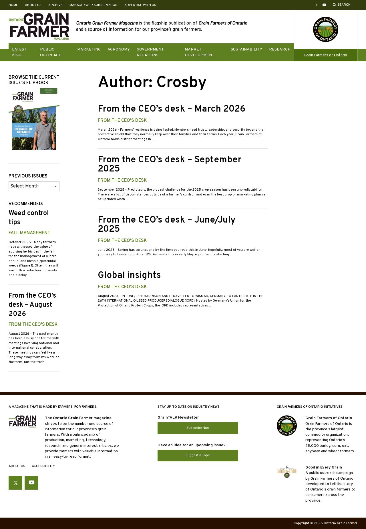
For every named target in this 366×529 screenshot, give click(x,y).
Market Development (199, 52)
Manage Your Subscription (93, 5)
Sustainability (246, 49)
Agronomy (119, 49)
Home (13, 5)
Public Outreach (50, 52)
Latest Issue (19, 52)
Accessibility (43, 466)
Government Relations (150, 52)
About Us (33, 5)
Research (280, 49)
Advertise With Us (140, 5)
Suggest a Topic (198, 455)
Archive (55, 5)
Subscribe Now (198, 428)
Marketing (89, 49)
